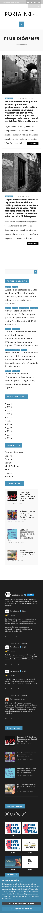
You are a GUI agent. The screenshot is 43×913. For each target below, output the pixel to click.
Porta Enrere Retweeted (19, 643)
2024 (9, 410)
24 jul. (24, 647)
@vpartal (29, 629)
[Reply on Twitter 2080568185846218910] (6, 718)
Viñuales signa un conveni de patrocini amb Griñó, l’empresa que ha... (27, 515)
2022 (9, 417)
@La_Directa (20, 629)
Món (7, 469)
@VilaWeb (17, 631)
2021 (9, 420)
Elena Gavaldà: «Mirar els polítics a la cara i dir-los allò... (27, 554)
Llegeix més (32, 144)
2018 (9, 431)
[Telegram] (18, 814)
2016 (9, 438)
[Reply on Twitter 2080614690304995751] (6, 664)
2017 (9, 434)
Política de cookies (13, 893)
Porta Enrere (14, 611)
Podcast (8, 472)
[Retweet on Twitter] (10, 643)
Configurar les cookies (21, 909)
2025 (9, 407)
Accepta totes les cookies (21, 903)
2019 (9, 427)
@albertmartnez (16, 627)
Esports (8, 455)
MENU (21, 24)
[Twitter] (12, 814)
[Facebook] (7, 814)
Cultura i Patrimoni (12, 350)
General (8, 287)
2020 (9, 424)
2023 (9, 414)
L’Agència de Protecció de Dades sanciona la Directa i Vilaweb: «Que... (27, 496)
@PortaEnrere (32, 705)
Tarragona (8, 98)
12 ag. (24, 611)
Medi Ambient (24, 308)
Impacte (15, 287)
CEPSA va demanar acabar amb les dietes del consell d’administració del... (21, 535)
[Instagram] (24, 814)
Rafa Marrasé (15, 699)
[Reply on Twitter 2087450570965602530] (6, 636)
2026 (9, 403)
